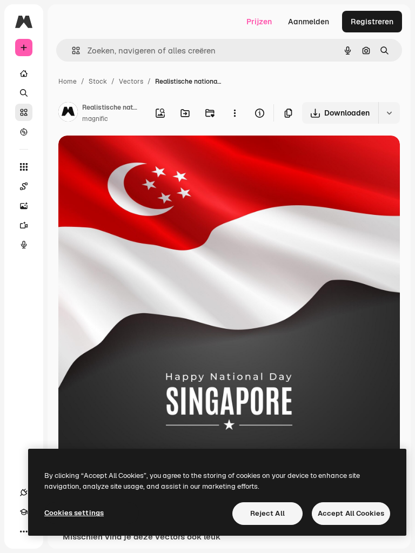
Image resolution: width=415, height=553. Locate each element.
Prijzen (259, 21)
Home (67, 81)
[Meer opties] (234, 113)
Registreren (372, 21)
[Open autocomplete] (71, 50)
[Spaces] (23, 186)
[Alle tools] (23, 167)
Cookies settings (74, 512)
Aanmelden (308, 21)
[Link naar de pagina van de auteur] (68, 113)
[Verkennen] (23, 131)
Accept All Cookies (351, 513)
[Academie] (23, 512)
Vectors (131, 81)
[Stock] (23, 112)
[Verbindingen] (23, 492)
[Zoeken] (23, 93)
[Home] (23, 73)
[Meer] (23, 531)
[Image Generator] (23, 205)
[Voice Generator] (23, 244)
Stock (98, 81)
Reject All (267, 513)
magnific (95, 118)
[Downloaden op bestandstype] (389, 113)
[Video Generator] (23, 225)
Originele (129, 156)
